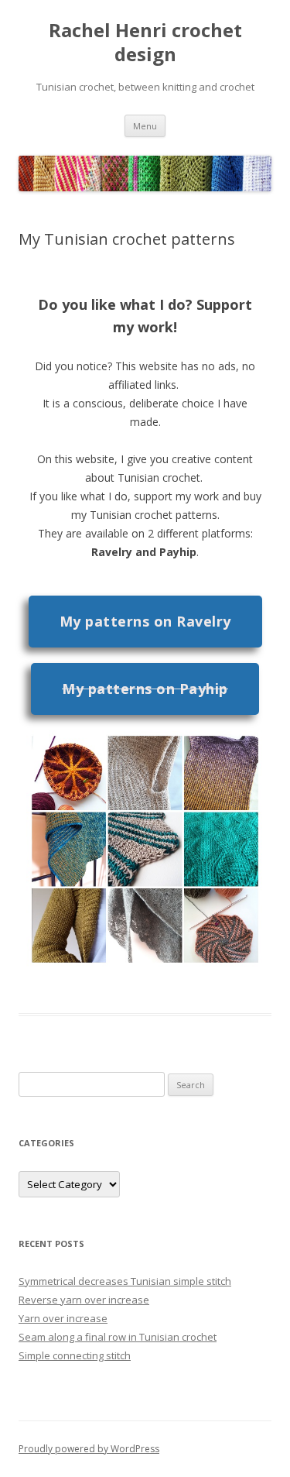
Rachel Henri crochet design (145, 43)
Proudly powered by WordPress (89, 1448)
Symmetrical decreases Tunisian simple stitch (125, 1281)
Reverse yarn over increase (84, 1300)
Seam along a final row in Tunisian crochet (118, 1337)
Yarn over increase (63, 1318)
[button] (145, 621)
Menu (145, 126)
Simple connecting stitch (75, 1355)
